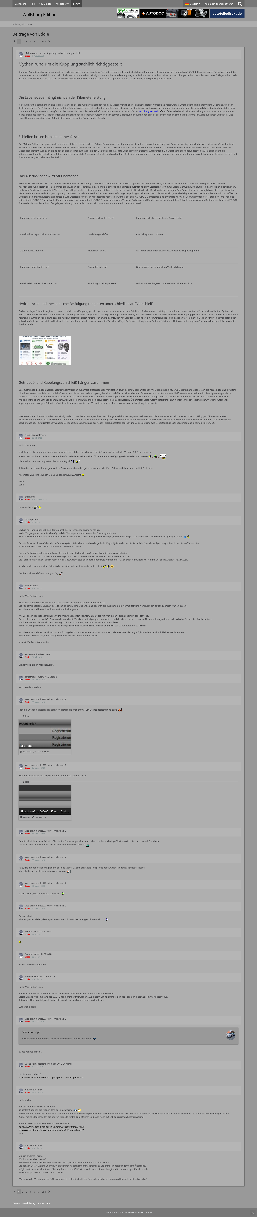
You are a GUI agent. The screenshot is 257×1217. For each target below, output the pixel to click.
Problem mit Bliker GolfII (38, 654)
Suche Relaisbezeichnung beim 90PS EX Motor (48, 1063)
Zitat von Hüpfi (31, 1032)
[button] (192, 3)
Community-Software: (128, 1212)
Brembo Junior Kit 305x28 (38, 931)
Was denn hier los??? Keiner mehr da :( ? (45, 699)
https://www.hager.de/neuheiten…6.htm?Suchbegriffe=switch (50, 1126)
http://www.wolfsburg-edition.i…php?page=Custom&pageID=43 (52, 1077)
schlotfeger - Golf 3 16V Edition (41, 676)
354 (44, 41)
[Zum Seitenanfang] (253, 1213)
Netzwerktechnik (33, 1089)
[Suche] (240, 3)
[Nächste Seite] (49, 41)
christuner (30, 496)
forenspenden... (33, 519)
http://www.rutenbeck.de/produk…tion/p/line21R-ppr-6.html (50, 1129)
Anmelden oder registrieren (219, 3)
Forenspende (31, 585)
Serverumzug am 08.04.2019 (40, 976)
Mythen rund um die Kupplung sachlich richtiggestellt (52, 53)
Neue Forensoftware (35, 434)
